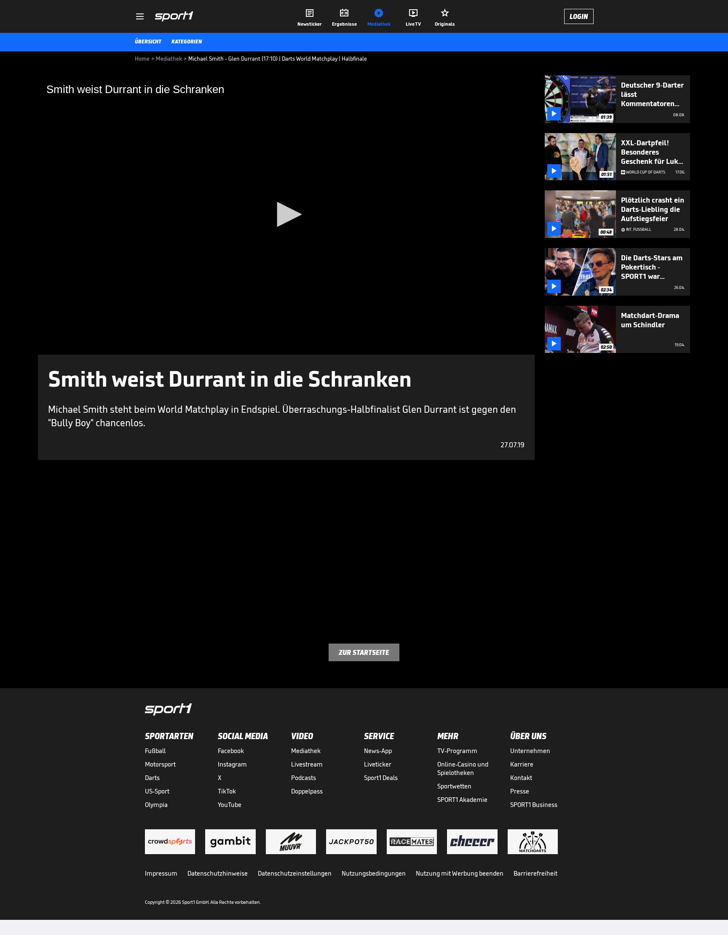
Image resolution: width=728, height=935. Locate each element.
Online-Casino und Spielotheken (462, 768)
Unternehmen (530, 751)
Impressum (161, 873)
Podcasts (303, 778)
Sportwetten (454, 786)
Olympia (156, 805)
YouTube (229, 805)
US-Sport (157, 791)
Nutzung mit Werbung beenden (459, 873)
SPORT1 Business (533, 805)
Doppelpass (307, 791)
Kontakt (521, 778)
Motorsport (160, 764)
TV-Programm (457, 751)
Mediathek (306, 751)
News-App (378, 751)
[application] (286, 215)
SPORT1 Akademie (462, 800)
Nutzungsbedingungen (374, 873)
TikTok (227, 791)
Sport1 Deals (381, 778)
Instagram (232, 764)
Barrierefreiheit (535, 873)
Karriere (521, 764)
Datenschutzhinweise (217, 873)
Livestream (307, 764)
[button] (286, 214)
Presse (519, 791)
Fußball (155, 751)
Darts (152, 778)
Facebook (231, 751)
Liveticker (377, 764)
